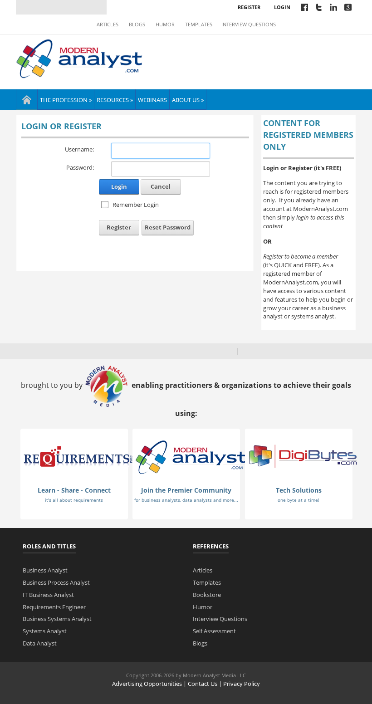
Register (249, 7)
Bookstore (207, 595)
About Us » (188, 100)
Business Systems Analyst (57, 619)
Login (282, 7)
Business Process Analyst (56, 582)
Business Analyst (45, 570)
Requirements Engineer (54, 607)
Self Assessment (214, 631)
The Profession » (66, 100)
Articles (107, 24)
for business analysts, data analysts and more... (186, 500)
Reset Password (168, 227)
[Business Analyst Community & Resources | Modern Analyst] (79, 58)
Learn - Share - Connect (74, 490)
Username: (79, 149)
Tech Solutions (299, 490)
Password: (80, 167)
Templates (198, 24)
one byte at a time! (298, 500)
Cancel (161, 186)
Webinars (152, 100)
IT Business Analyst (48, 595)
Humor (165, 24)
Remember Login (136, 204)
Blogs (137, 24)
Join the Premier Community (186, 490)
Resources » (115, 100)
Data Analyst (40, 643)
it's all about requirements (74, 500)
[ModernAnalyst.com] (190, 456)
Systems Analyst (45, 631)
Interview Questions (248, 24)
